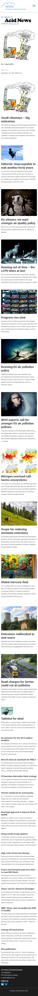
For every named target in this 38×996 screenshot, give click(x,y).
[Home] (13, 5)
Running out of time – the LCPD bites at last (18, 269)
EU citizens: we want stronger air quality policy (18, 221)
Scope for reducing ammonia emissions (14, 531)
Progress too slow (13, 317)
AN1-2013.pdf (15, 24)
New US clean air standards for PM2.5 (18, 760)
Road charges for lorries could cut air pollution (17, 683)
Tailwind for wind (12, 718)
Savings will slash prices (12, 930)
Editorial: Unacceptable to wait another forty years (18, 165)
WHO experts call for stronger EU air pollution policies (17, 423)
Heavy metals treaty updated (14, 834)
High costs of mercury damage (15, 853)
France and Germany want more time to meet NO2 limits (18, 871)
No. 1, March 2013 (6, 17)
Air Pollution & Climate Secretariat (16, 9)
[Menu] (33, 6)
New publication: (8, 949)
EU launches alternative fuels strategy (18, 776)
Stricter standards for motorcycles (17, 793)
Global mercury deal (14, 582)
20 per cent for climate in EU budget (17, 889)
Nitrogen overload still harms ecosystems (16, 478)
